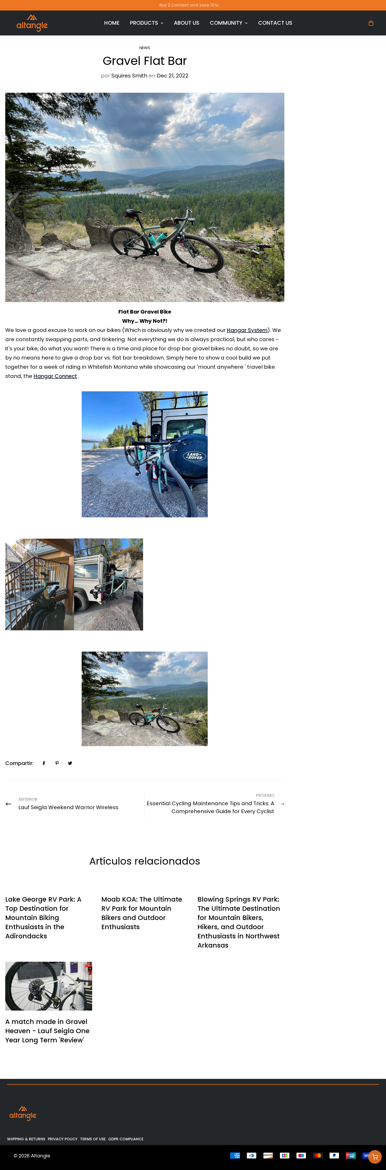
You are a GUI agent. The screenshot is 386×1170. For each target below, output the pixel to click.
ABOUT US (186, 23)
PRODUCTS (144, 23)
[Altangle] (32, 23)
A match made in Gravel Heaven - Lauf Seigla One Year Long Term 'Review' (47, 1031)
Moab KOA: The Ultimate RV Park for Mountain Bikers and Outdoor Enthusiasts (141, 913)
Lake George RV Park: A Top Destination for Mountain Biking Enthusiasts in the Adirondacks (43, 918)
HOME (111, 23)
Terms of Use (93, 1139)
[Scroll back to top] (375, 1141)
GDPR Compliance (125, 1139)
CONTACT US (275, 23)
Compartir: (19, 763)
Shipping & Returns (26, 1139)
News (144, 47)
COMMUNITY (226, 23)
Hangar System (247, 330)
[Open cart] (375, 1157)
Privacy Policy (62, 1139)
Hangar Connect (55, 376)
